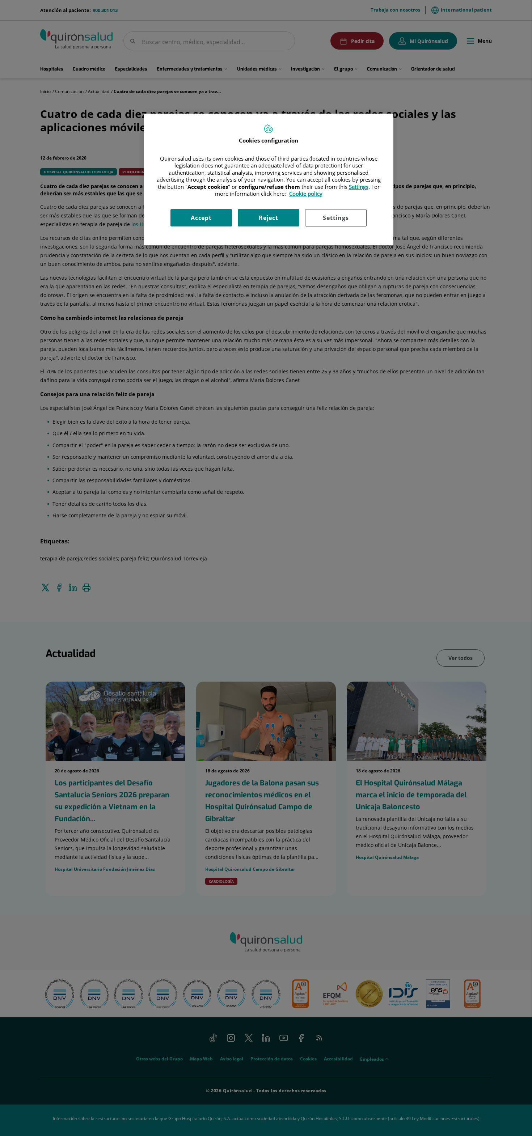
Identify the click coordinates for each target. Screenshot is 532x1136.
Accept (201, 218)
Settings (336, 218)
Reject (268, 218)
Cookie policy (305, 193)
